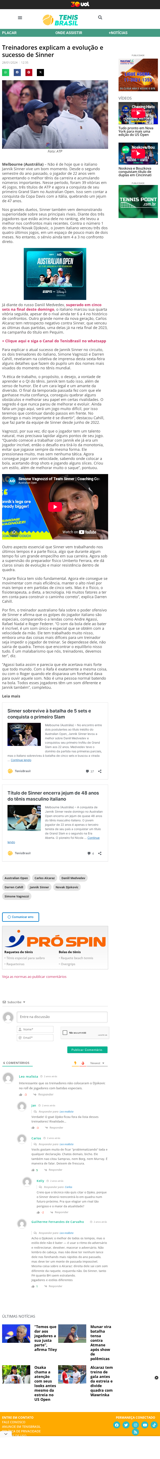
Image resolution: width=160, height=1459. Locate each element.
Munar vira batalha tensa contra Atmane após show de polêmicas (100, 1342)
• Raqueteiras (14, 964)
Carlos (68, 1187)
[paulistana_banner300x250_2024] (138, 89)
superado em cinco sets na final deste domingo (51, 307)
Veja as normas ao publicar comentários (34, 976)
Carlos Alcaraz (45, 878)
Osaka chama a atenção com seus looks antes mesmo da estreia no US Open (45, 1383)
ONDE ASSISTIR (68, 33)
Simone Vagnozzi (17, 896)
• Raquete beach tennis (76, 958)
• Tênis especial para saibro (24, 958)
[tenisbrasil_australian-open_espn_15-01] (55, 298)
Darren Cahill (14, 887)
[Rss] (135, 1432)
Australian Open (16, 878)
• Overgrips (67, 964)
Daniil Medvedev (73, 878)
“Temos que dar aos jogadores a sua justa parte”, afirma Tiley (45, 1338)
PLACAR (9, 33)
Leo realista (66, 1111)
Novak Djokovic (67, 887)
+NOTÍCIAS (118, 33)
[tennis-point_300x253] (138, 216)
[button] (20, 17)
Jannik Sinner (39, 887)
